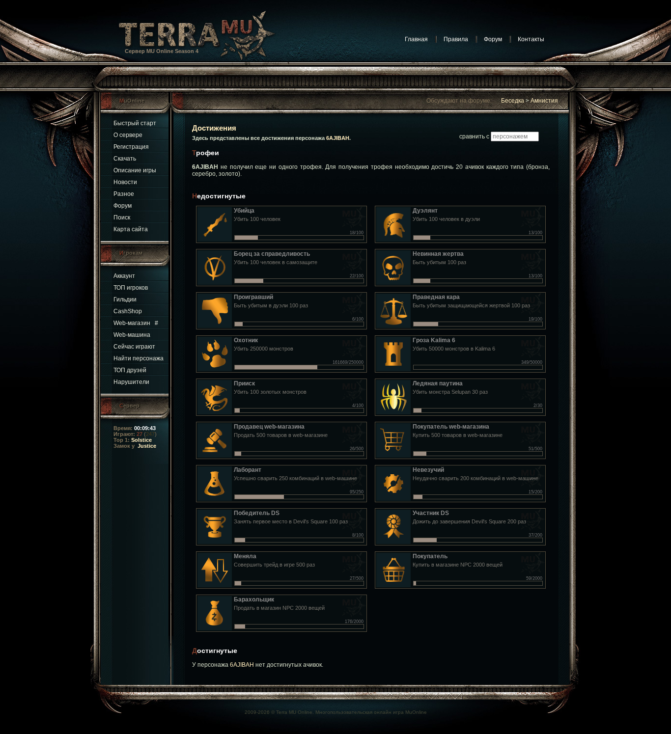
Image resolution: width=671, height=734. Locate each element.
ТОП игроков (130, 287)
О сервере (127, 135)
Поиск (121, 217)
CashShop (127, 311)
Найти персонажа (138, 358)
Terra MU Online (294, 712)
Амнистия (544, 100)
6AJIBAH (337, 138)
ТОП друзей (129, 370)
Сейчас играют (134, 346)
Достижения (214, 128)
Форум (493, 39)
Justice (147, 446)
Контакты (531, 39)
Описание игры (134, 170)
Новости (125, 182)
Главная (416, 39)
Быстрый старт (134, 123)
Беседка (512, 100)
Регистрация (131, 146)
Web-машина (131, 334)
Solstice (141, 440)
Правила (456, 39)
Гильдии (125, 299)
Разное (123, 193)
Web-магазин (131, 323)
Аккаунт (124, 275)
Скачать (124, 158)
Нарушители (131, 382)
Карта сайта (130, 229)
